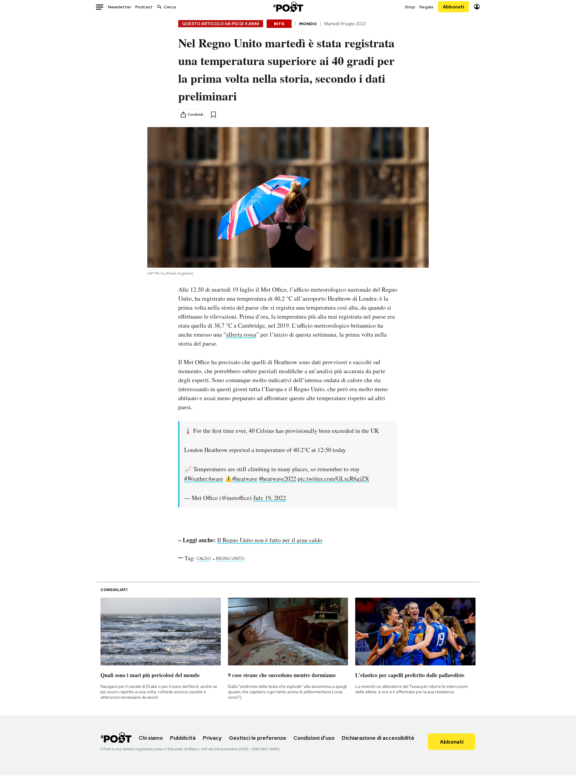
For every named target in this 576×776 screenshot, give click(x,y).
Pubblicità (183, 737)
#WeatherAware (203, 478)
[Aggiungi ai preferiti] (213, 115)
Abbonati (453, 7)
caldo (203, 558)
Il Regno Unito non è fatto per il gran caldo (269, 540)
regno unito (230, 558)
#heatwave (244, 478)
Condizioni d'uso (313, 737)
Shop (410, 7)
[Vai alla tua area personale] (477, 7)
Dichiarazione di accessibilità (378, 737)
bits (279, 23)
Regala (426, 7)
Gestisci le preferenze (257, 737)
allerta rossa (241, 334)
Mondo (308, 23)
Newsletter (119, 7)
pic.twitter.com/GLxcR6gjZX (333, 478)
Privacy (212, 737)
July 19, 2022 (269, 498)
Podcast (143, 7)
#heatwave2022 (277, 478)
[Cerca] (159, 7)
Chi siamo (151, 737)
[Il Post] (288, 6)
